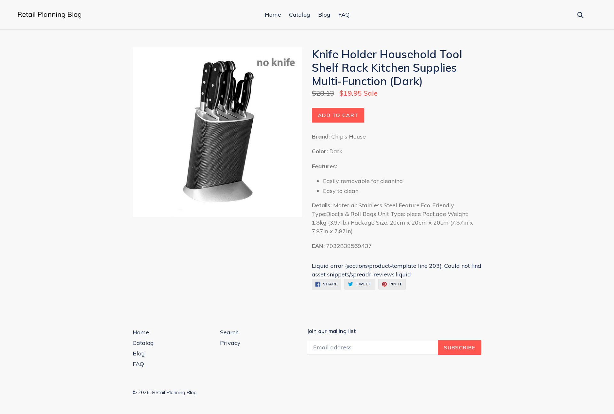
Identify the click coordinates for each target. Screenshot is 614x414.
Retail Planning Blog (174, 392)
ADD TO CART (338, 115)
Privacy (230, 342)
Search (229, 332)
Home (273, 14)
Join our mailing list (331, 331)
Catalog (299, 14)
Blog (324, 14)
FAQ (344, 14)
